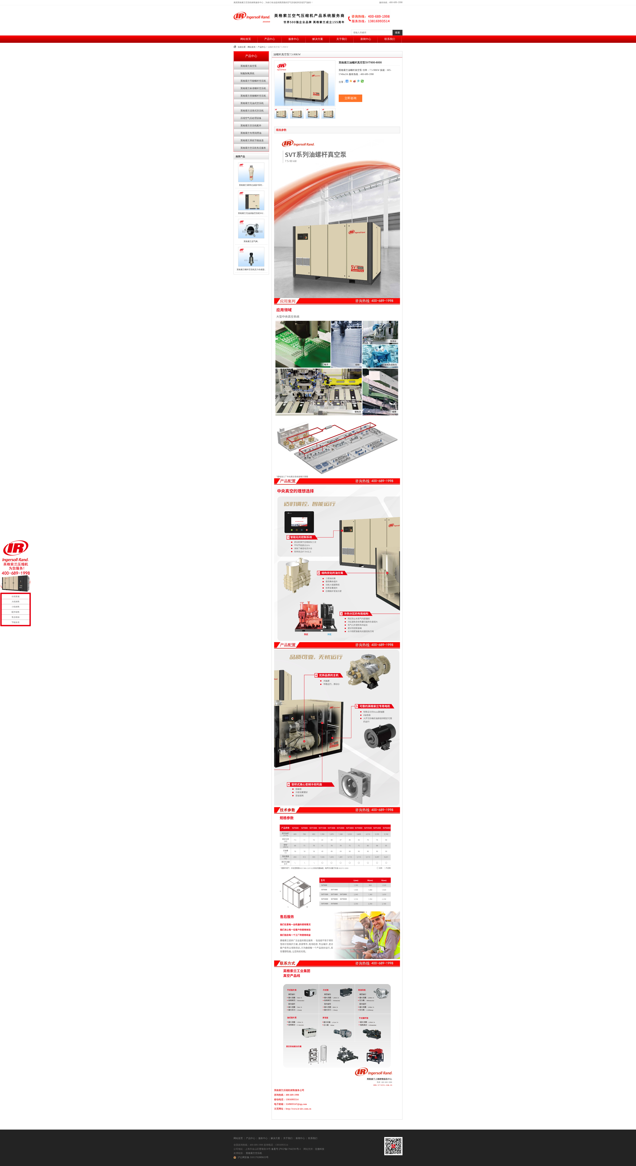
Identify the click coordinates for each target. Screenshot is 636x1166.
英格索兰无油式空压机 (252, 103)
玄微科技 (319, 1149)
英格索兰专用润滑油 (250, 133)
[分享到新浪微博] (354, 81)
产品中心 (269, 39)
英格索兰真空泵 (248, 66)
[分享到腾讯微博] (358, 81)
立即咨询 (350, 98)
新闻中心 (365, 39)
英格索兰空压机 (254, 1153)
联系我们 (389, 39)
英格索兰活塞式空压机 (252, 110)
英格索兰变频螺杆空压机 (253, 96)
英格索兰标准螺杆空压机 (253, 88)
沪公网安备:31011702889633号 (253, 1157)
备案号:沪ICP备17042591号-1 (286, 1149)
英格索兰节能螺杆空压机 (253, 81)
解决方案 (317, 39)
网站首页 (245, 39)
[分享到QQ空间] (350, 81)
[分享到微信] (362, 81)
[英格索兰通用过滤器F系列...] (251, 181)
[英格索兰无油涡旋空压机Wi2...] (251, 209)
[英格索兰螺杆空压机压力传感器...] (251, 266)
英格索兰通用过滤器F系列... (251, 185)
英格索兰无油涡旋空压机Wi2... (251, 213)
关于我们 (341, 39)
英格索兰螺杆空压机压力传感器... (251, 269)
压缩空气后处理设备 (250, 118)
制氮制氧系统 (247, 73)
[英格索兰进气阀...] (251, 238)
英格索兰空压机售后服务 (253, 148)
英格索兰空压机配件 (250, 125)
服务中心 (293, 39)
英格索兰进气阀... (251, 241)
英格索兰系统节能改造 (252, 140)
